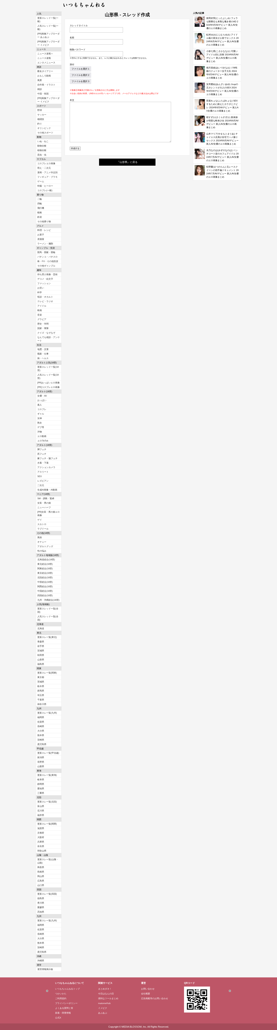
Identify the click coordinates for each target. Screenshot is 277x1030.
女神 (39, 418)
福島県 (40, 664)
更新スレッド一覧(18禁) (48, 369)
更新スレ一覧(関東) (47, 672)
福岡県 (40, 717)
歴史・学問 (43, 323)
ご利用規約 (60, 998)
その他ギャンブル (46, 265)
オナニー (41, 542)
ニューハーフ (44, 507)
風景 (39, 80)
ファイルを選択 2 (80, 75)
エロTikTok (42, 440)
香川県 (40, 903)
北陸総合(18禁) (45, 577)
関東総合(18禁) (45, 568)
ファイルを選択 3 (80, 81)
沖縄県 (40, 960)
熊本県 (40, 735)
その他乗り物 (44, 221)
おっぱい (41, 400)
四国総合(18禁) (45, 595)
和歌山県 (41, 850)
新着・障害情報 (63, 1013)
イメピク (102, 1008)
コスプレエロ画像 (46, 163)
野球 (39, 110)
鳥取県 (40, 867)
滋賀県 (40, 828)
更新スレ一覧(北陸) (47, 801)
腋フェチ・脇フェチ (47, 458)
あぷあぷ (102, 1013)
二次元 (40, 485)
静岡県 (40, 784)
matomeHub (104, 1003)
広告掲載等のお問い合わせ (154, 998)
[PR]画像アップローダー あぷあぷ (48, 35)
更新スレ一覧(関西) (47, 823)
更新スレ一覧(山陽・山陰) (47, 861)
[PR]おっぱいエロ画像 (48, 382)
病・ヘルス (43, 358)
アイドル (41, 306)
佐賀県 (40, 722)
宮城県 (40, 650)
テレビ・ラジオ (45, 301)
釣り (39, 123)
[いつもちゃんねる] (84, 8)
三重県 (40, 793)
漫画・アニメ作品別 (47, 172)
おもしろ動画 (44, 75)
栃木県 (40, 686)
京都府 (40, 832)
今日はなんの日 (106, 993)
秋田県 (40, 655)
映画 (39, 310)
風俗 (39, 537)
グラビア (41, 319)
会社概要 (145, 993)
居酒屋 (40, 239)
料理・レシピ (44, 230)
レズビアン (43, 480)
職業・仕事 (43, 353)
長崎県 (40, 726)
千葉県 (40, 699)
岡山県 (40, 876)
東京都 (40, 677)
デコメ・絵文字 (45, 279)
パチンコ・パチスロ (47, 256)
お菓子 (40, 234)
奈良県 (40, 846)
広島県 (40, 880)
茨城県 (40, 681)
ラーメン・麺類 (45, 243)
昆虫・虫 (41, 154)
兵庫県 (40, 841)
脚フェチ (41, 449)
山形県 (40, 659)
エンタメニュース (46, 62)
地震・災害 (43, 349)
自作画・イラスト (46, 84)
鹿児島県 (41, 744)
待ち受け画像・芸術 (47, 274)
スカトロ (41, 524)
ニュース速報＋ (45, 53)
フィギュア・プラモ (47, 177)
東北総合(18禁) (45, 564)
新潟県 (40, 757)
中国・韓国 (43, 93)
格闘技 (40, 119)
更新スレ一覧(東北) (47, 637)
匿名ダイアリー (45, 71)
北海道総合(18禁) (46, 559)
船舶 (39, 212)
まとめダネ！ (105, 989)
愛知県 (40, 788)
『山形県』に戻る (127, 162)
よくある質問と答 (64, 1008)
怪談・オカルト (45, 297)
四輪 (39, 203)
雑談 (39, 89)
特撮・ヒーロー (45, 186)
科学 (39, 292)
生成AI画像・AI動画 (47, 489)
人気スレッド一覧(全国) (47, 618)
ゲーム (40, 181)
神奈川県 (41, 704)
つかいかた (60, 993)
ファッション (44, 283)
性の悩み (41, 551)
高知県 (40, 912)
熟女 (39, 422)
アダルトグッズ (45, 546)
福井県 (40, 815)
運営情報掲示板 (45, 969)
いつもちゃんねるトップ (67, 989)
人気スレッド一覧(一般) (47, 27)
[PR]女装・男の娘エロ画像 (48, 514)
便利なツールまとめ (108, 998)
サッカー (41, 114)
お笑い (40, 288)
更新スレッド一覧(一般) (47, 20)
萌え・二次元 (44, 168)
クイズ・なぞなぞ (46, 332)
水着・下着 (43, 463)
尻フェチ (41, 454)
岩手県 (40, 646)
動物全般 (41, 145)
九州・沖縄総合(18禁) (48, 600)
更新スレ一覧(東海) (47, 775)
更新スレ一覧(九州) (47, 713)
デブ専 (40, 427)
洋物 (39, 431)
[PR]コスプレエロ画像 (48, 387)
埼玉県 (40, 695)
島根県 (40, 871)
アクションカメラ (46, 467)
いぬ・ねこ (43, 141)
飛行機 (40, 208)
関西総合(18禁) (45, 586)
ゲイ (39, 519)
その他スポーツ (45, 132)
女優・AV (42, 395)
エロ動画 (41, 436)
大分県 (40, 730)
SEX (39, 476)
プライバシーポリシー (66, 1003)
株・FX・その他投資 (47, 261)
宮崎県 (40, 739)
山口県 (40, 885)
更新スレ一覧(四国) (47, 894)
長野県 (40, 762)
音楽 (39, 315)
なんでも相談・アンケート (48, 339)
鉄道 (39, 217)
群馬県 (40, 690)
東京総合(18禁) (45, 573)
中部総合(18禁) (45, 582)
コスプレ (41, 409)
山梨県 (40, 766)
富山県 (40, 806)
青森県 (40, 641)
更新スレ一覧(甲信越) (48, 753)
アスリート (43, 471)
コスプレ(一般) (44, 190)
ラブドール (43, 528)
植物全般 (41, 150)
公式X (58, 1017)
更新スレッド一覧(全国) (47, 610)
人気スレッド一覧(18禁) (48, 376)
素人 (39, 404)
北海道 (40, 628)
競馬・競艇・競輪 (46, 252)
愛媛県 (40, 907)
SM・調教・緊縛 (45, 498)
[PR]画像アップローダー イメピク (48, 43)
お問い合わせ (148, 989)
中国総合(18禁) (45, 591)
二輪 (39, 199)
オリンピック (44, 128)
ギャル (40, 413)
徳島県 (40, 898)
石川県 (40, 810)
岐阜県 (40, 779)
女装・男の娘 (44, 503)
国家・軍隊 (43, 328)
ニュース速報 (44, 58)
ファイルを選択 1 (80, 69)
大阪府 (40, 837)
